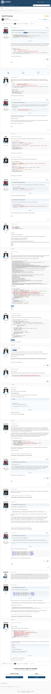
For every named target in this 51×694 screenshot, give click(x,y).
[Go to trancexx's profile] (3, 19)
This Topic (45, 5)
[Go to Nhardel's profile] (6, 81)
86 (6, 432)
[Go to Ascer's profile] (6, 255)
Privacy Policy (23, 691)
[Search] (49, 5)
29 (6, 631)
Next (26, 23)
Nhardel (45, 59)
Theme (18, 691)
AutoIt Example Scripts (15, 19)
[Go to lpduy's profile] (6, 227)
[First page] (2, 23)
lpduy (6, 224)
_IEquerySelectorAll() (29, 455)
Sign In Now (36, 677)
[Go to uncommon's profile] (6, 427)
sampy (5, 387)
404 (5, 356)
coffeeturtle (45, 365)
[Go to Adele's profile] (6, 140)
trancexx (7, 18)
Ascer (6, 251)
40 (9, 23)
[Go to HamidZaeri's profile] (6, 626)
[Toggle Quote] (12, 30)
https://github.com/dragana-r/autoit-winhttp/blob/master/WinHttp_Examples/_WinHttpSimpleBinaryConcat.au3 (28, 358)
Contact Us (28, 691)
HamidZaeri (5, 622)
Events (11, 7)
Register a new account (14, 677)
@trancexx (25, 32)
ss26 (46, 381)
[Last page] (28, 23)
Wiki (6, 5)
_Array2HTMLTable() (14, 455)
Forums (2, 7)
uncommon (5, 424)
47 (22, 23)
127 (6, 260)
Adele (5, 136)
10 (6, 396)
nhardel (21, 30)
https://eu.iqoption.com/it (15, 393)
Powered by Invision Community (25, 692)
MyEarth (6, 348)
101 (5, 145)
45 (18, 23)
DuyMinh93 (5, 572)
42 (13, 23)
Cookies (32, 691)
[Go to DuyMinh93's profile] (6, 575)
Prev (4, 23)
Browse (3, 5)
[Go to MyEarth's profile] (6, 351)
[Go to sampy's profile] (6, 391)
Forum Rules (16, 7)
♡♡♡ (12, 62)
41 (11, 23)
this (14, 475)
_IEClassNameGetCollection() (21, 455)
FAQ (16, 5)
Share (40, 19)
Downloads (7, 7)
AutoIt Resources (11, 5)
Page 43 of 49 (32, 23)
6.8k (5, 36)
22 (6, 232)
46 (20, 23)
